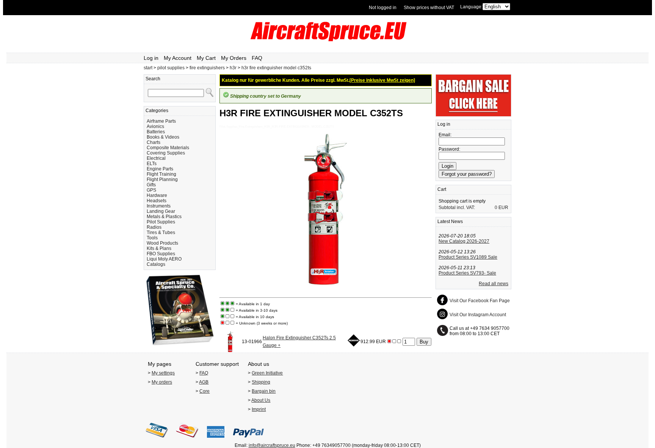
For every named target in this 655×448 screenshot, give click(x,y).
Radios (154, 227)
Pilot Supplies (161, 222)
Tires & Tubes (161, 232)
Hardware (157, 195)
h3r (233, 67)
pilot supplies (171, 67)
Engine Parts (160, 169)
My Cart (206, 58)
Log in (151, 58)
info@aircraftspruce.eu (272, 445)
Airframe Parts (161, 121)
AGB (203, 382)
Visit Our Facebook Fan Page (480, 300)
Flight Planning (162, 179)
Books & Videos (163, 137)
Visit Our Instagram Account (478, 314)
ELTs (152, 163)
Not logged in (382, 7)
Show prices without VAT (429, 7)
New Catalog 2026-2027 (464, 241)
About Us (260, 400)
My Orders (233, 58)
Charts (153, 142)
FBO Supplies (161, 253)
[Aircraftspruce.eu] (328, 39)
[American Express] (215, 440)
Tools (152, 237)
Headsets (156, 200)
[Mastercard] (187, 440)
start (148, 67)
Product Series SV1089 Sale (468, 257)
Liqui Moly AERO (164, 259)
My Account (177, 58)
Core (204, 391)
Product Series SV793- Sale (467, 273)
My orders (162, 382)
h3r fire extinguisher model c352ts (276, 67)
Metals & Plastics (164, 216)
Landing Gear (161, 211)
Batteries (156, 131)
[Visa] (157, 440)
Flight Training (161, 174)
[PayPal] (248, 440)
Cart (441, 189)
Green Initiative (267, 373)
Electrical (156, 158)
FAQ (257, 58)
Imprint (259, 409)
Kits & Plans (159, 248)
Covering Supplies (166, 153)
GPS (151, 190)
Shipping (261, 382)
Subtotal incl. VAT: (457, 207)
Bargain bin (264, 391)
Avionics (155, 126)
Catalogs (156, 264)
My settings (163, 373)
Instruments (159, 206)
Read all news (493, 283)
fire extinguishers (207, 67)
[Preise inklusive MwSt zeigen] (382, 80)
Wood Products (162, 243)
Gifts (151, 184)
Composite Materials (168, 147)
